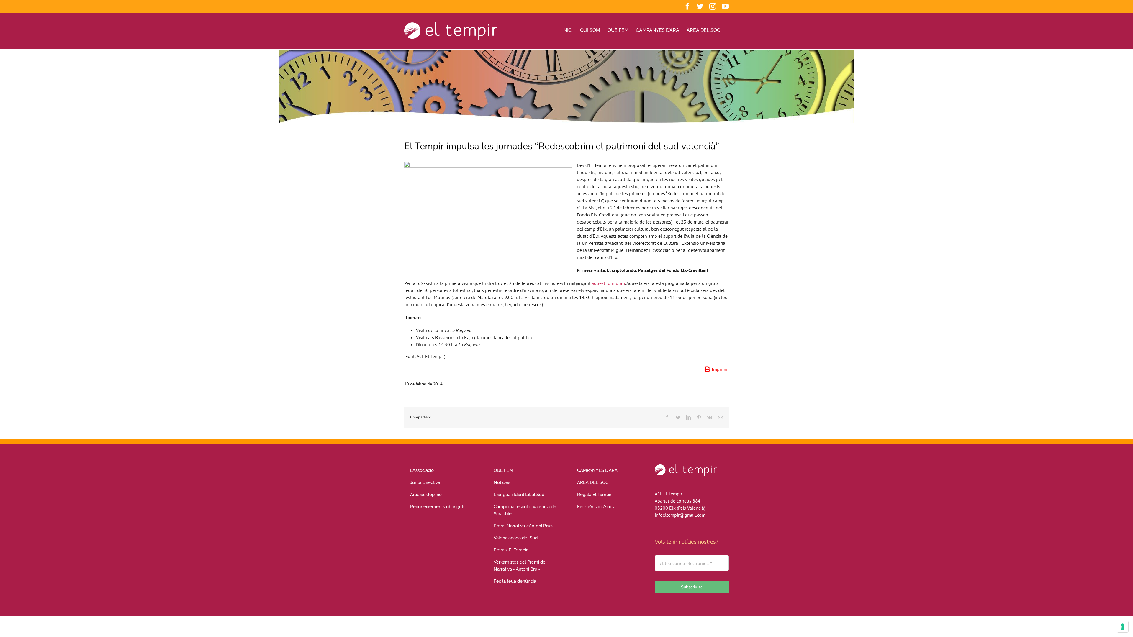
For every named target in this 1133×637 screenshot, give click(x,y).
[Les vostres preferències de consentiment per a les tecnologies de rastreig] (1122, 626)
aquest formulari (608, 283)
